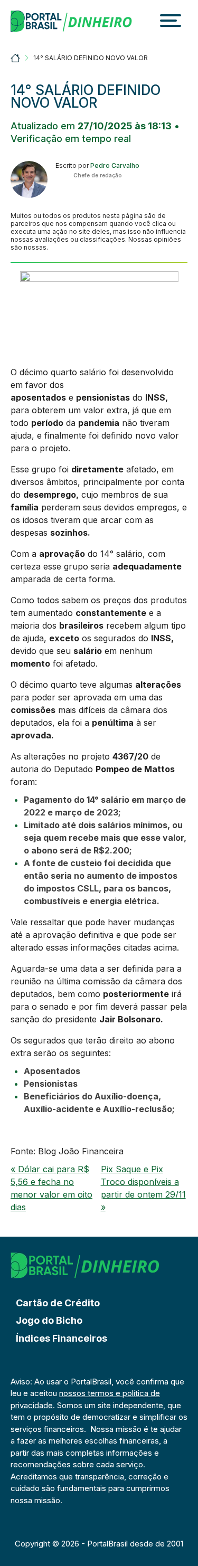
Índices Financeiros (61, 1338)
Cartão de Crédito (58, 1302)
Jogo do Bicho (49, 1320)
